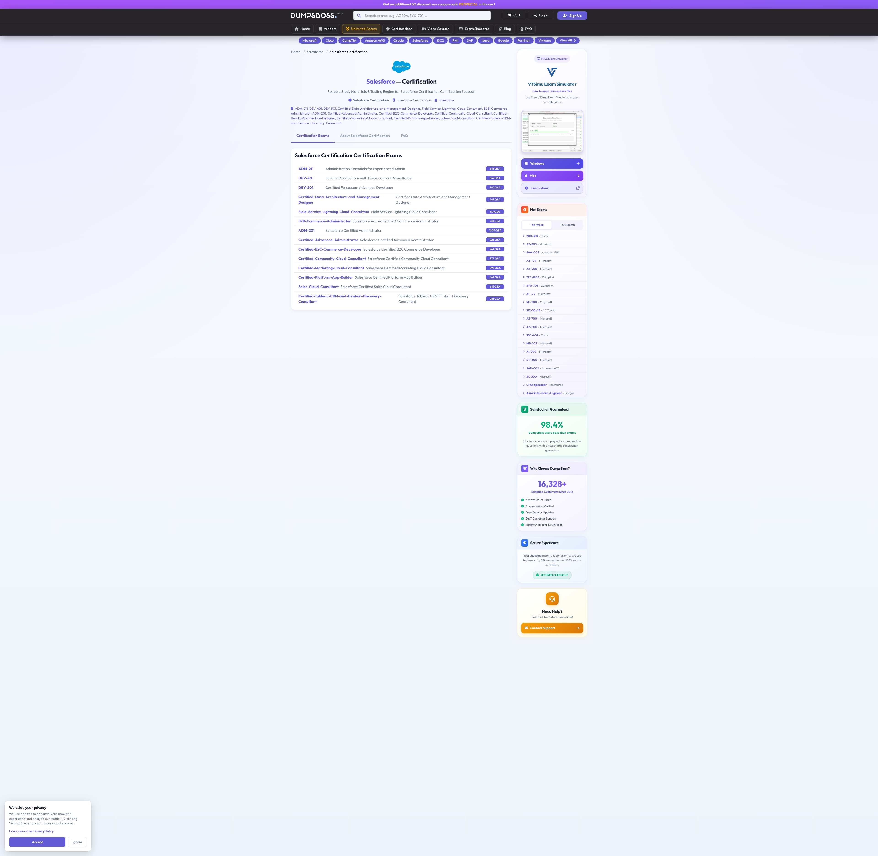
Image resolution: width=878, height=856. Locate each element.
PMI (455, 40)
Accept (37, 842)
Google (503, 40)
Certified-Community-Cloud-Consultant (463, 113)
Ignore (77, 842)
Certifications (401, 29)
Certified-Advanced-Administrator (352, 113)
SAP (470, 40)
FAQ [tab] (404, 135)
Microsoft (309, 40)
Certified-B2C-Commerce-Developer (406, 113)
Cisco (330, 40)
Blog (507, 29)
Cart (516, 15)
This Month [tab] (567, 225)
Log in (543, 15)
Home (305, 29)
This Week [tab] (537, 225)
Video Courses (438, 29)
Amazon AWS (375, 40)
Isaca (485, 40)
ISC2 (440, 40)
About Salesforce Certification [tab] (365, 135)
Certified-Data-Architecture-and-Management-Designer (379, 109)
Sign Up (575, 15)
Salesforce (420, 40)
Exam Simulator (477, 29)
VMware (544, 40)
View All (566, 40)
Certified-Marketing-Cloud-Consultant (364, 118)
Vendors (330, 29)
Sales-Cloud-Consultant (458, 118)
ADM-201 (319, 113)
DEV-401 (315, 109)
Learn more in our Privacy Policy (31, 831)
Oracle (398, 40)
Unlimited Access (364, 29)
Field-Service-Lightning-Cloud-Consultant (452, 109)
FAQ (528, 29)
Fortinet (523, 40)
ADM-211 (301, 109)
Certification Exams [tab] (312, 135)
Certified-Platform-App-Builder (416, 118)
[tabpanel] (401, 229)
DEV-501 (330, 109)
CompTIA (349, 40)
